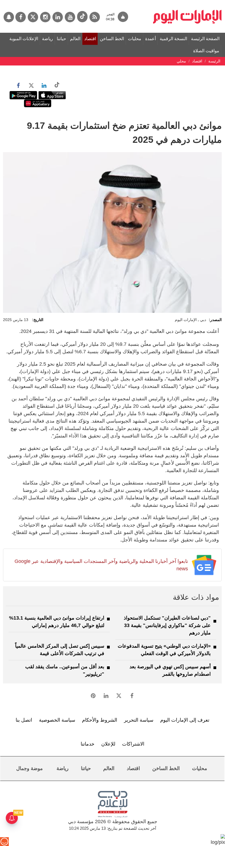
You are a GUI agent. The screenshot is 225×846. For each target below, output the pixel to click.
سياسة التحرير (138, 720)
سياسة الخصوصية (57, 720)
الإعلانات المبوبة (23, 38)
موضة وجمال (29, 768)
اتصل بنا (24, 720)
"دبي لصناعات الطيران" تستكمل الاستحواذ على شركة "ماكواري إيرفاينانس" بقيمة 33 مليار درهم (167, 625)
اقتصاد (90, 38)
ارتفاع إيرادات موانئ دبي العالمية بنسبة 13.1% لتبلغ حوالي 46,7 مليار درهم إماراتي (56, 621)
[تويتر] (33, 17)
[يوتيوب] (70, 17)
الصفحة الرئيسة (205, 38)
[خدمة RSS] (94, 17)
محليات (134, 38)
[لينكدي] (57, 17)
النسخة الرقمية (173, 38)
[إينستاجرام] (45, 17)
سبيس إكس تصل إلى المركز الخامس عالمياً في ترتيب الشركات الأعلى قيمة (59, 649)
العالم (75, 38)
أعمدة (150, 38)
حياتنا (61, 38)
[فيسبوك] (20, 17)
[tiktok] (82, 16)
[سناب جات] (9, 17)
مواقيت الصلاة (206, 50)
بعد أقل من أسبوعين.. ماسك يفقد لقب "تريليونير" (64, 670)
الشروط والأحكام (99, 720)
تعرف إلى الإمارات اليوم (184, 720)
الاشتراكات (133, 744)
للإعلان (108, 744)
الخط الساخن (112, 38)
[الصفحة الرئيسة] (187, 3)
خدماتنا (87, 744)
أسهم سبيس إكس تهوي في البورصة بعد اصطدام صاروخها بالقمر (170, 670)
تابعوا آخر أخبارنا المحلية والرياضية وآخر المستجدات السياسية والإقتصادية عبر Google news (101, 564)
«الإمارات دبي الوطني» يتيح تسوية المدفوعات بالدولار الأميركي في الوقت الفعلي (164, 649)
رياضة (47, 38)
